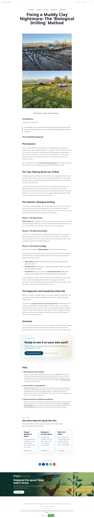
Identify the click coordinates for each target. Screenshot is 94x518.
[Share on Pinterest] (54, 464)
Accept (51, 515)
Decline (43, 515)
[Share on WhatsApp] (50, 464)
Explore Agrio (18, 492)
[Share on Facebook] (39, 464)
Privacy (41, 506)
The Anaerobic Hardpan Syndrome (47, 163)
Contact (52, 506)
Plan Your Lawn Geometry (34, 353)
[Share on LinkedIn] (47, 464)
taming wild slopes (65, 379)
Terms (46, 506)
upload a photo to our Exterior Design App (45, 303)
